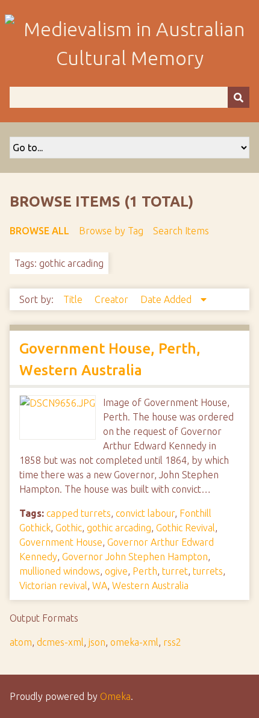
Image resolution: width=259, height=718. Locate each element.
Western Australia (150, 585)
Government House (60, 542)
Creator (113, 299)
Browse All (39, 230)
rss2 (172, 642)
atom (21, 642)
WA (99, 585)
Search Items (181, 230)
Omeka (115, 696)
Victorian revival (53, 585)
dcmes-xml (60, 642)
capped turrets (78, 513)
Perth (145, 571)
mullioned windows (59, 571)
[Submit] (238, 97)
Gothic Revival (185, 527)
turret (175, 571)
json (97, 642)
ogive (116, 571)
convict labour (145, 513)
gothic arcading (119, 527)
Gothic (68, 527)
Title (74, 299)
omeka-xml (134, 642)
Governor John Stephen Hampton (135, 556)
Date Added (167, 299)
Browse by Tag (111, 230)
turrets (208, 571)
